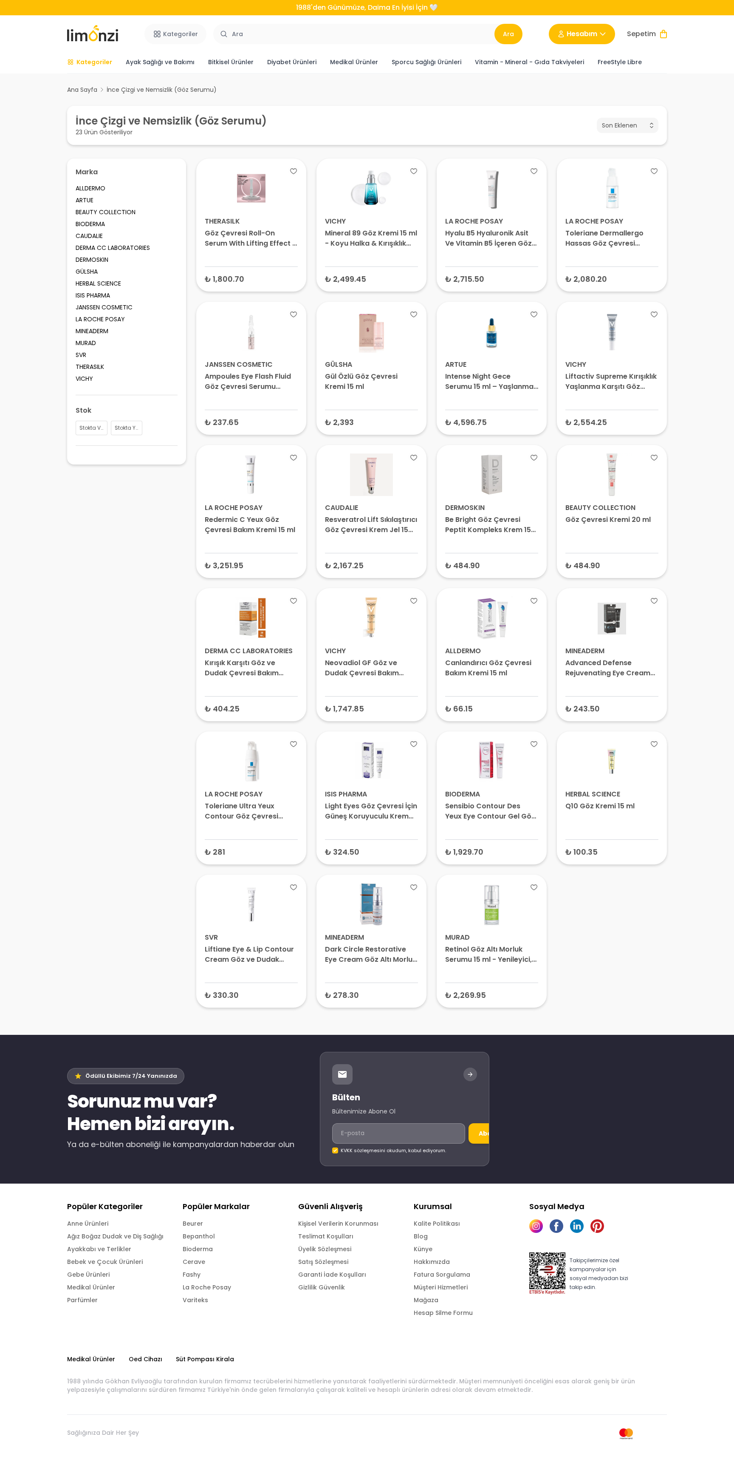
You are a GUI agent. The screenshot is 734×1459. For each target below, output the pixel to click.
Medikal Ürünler (91, 1287)
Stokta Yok (371, 565)
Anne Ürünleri (87, 1223)
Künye (423, 1249)
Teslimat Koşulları (325, 1236)
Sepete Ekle (251, 278)
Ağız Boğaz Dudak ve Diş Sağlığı (115, 1236)
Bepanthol (199, 1236)
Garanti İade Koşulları (332, 1274)
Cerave (194, 1262)
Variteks (195, 1300)
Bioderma (198, 1249)
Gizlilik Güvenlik (321, 1287)
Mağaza (426, 1300)
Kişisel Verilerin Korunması (338, 1223)
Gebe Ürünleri (88, 1274)
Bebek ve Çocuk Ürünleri (105, 1262)
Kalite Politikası (437, 1223)
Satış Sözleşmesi (323, 1262)
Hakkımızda (432, 1262)
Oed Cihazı (145, 1359)
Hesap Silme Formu (443, 1313)
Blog (421, 1236)
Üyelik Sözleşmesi (324, 1249)
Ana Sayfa (82, 89)
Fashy (191, 1274)
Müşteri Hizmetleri (441, 1287)
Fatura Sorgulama (442, 1274)
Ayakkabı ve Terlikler (99, 1249)
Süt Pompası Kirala (205, 1359)
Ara (508, 34)
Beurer (193, 1223)
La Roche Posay (207, 1287)
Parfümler (82, 1300)
